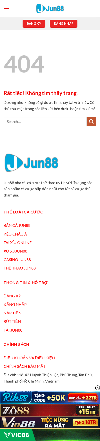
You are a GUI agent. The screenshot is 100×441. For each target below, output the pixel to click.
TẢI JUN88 (13, 330)
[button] (6, 8)
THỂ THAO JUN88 (20, 268)
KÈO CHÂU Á (15, 234)
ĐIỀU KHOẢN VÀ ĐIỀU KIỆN (29, 357)
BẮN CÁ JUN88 (17, 225)
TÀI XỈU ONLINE (18, 242)
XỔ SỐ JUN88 (15, 251)
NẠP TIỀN (12, 312)
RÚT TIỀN (12, 321)
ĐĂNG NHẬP (15, 304)
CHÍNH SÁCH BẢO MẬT (24, 366)
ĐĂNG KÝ (12, 296)
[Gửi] (91, 121)
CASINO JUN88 (17, 259)
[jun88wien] (50, 8)
